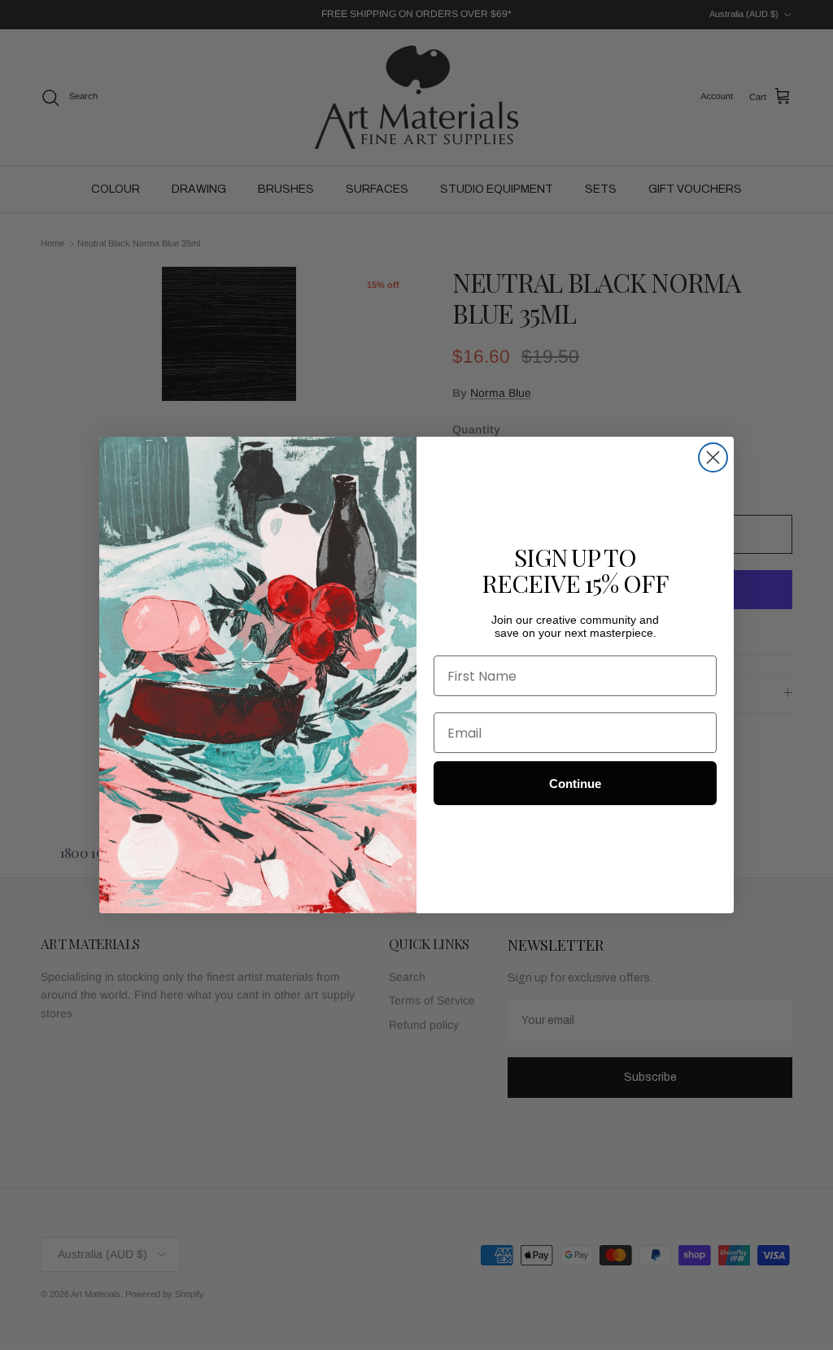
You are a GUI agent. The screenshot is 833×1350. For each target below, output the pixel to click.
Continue (575, 783)
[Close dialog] (713, 457)
